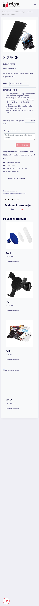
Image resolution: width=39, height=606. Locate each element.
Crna (21, 209)
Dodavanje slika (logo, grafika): (19, 107)
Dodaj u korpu (22, 145)
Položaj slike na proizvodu (13, 131)
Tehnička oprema (13, 193)
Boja (5, 83)
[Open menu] (35, 4)
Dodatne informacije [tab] (12, 200)
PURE (8, 351)
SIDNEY (9, 400)
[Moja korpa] (6, 601)
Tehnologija (22, 193)
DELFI (8, 253)
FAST (8, 302)
